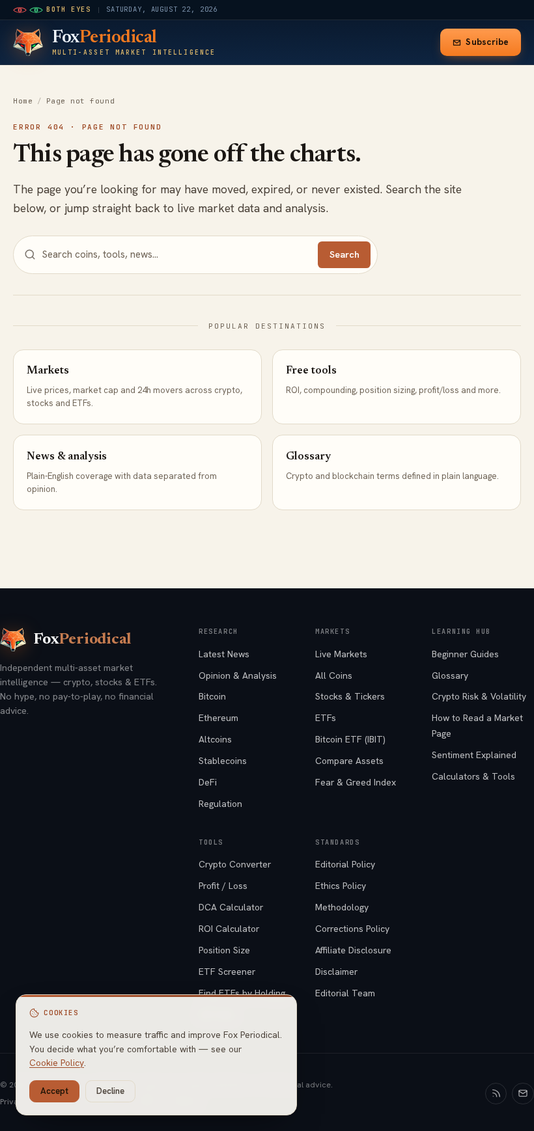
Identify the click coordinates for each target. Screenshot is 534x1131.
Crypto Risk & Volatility (479, 696)
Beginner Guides (465, 654)
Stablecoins (223, 761)
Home (23, 100)
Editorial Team (345, 993)
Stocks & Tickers (350, 696)
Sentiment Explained (474, 755)
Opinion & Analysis (238, 675)
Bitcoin (212, 696)
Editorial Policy (345, 864)
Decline (110, 1091)
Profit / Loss (223, 886)
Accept (54, 1091)
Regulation (220, 804)
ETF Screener (227, 971)
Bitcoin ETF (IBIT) (350, 739)
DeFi (208, 782)
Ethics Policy (340, 886)
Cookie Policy (56, 1063)
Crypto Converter (235, 864)
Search (344, 254)
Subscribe (487, 42)
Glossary (450, 675)
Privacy (13, 1102)
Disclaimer (336, 971)
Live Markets (341, 654)
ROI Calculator (229, 928)
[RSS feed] (496, 1094)
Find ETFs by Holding (242, 993)
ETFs (325, 718)
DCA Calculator (231, 907)
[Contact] (523, 1094)
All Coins (333, 675)
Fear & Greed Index (355, 782)
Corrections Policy (352, 928)
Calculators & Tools (473, 776)
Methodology (342, 907)
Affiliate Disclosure (353, 950)
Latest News (224, 654)
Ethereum (218, 718)
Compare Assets (349, 761)
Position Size (224, 950)
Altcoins (215, 739)
